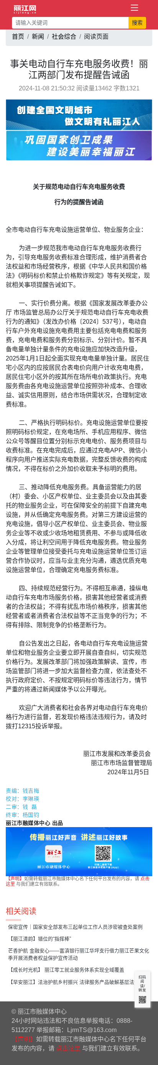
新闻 (38, 36)
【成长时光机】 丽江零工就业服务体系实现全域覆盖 (66, 970)
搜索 (137, 23)
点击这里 (68, 1048)
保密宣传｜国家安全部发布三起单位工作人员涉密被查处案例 (75, 927)
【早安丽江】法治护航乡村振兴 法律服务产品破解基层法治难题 (78, 982)
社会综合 (64, 36)
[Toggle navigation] (134, 8)
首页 (18, 36)
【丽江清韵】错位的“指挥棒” (39, 939)
